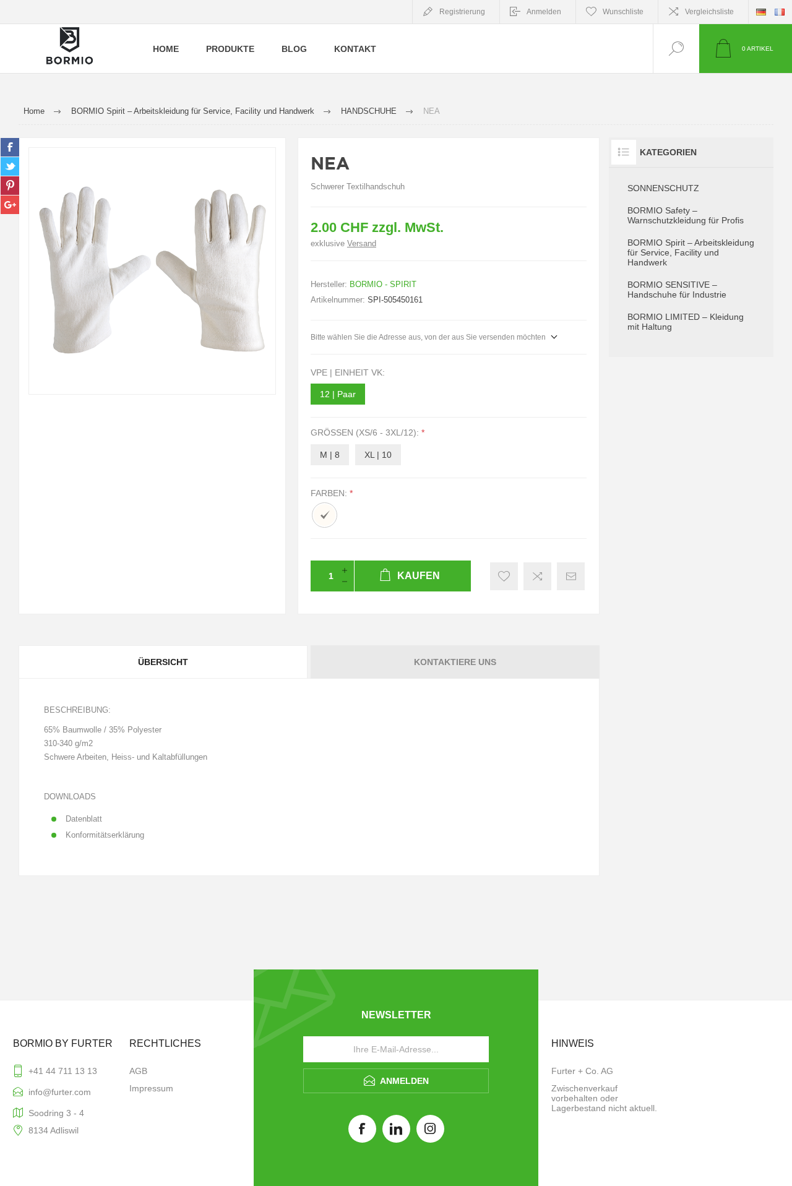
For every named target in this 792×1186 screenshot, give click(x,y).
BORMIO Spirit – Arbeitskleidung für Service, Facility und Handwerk (690, 252)
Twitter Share (10, 166)
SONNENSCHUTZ (663, 188)
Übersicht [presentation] (163, 662)
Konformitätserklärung (105, 835)
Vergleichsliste (709, 11)
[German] (761, 12)
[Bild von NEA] (152, 271)
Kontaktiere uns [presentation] (455, 662)
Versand (361, 243)
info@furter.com (59, 1092)
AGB (138, 1071)
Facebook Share (10, 147)
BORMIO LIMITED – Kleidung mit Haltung (685, 322)
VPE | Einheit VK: (348, 372)
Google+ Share (10, 205)
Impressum (151, 1088)
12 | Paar (338, 394)
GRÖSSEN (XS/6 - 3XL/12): (366, 433)
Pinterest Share (10, 185)
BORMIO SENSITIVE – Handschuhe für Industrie (676, 289)
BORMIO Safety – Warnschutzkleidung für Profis (685, 215)
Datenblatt (84, 818)
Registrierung (462, 11)
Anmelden (544, 11)
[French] (779, 12)
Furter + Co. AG (582, 1071)
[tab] (164, 662)
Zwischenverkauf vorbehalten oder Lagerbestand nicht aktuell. (604, 1098)
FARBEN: (330, 493)
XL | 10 (378, 455)
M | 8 (330, 455)
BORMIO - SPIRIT (383, 284)
